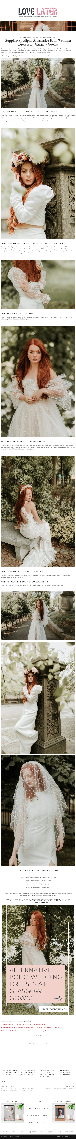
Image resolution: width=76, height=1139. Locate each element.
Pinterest (66, 1132)
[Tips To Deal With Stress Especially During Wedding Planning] (10, 1058)
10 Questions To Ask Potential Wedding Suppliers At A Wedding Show (24, 1031)
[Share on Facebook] (6, 1081)
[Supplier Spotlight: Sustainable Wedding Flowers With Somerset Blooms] (47, 1058)
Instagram (28, 1132)
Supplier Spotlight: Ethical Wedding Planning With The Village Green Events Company (30, 1027)
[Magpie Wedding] (38, 13)
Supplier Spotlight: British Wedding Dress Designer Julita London (23, 1024)
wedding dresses (7, 121)
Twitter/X (9, 1132)
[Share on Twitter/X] (7, 1081)
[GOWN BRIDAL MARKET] (63, 1122)
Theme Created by (66, 1136)
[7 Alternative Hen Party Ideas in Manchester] (66, 1058)
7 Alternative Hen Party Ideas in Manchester (65, 1072)
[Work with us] (12, 1122)
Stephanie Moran (25, 37)
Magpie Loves (52, 37)
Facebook (47, 1132)
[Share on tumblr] (9, 1081)
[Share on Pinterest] (8, 1081)
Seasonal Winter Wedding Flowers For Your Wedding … (28, 1072)
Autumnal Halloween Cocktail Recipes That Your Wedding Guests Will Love (17, 1088)
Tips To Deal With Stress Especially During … (10, 1072)
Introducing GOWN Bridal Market (60, 1087)
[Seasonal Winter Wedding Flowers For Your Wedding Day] (29, 1058)
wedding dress (50, 117)
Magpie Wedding (12, 1136)
